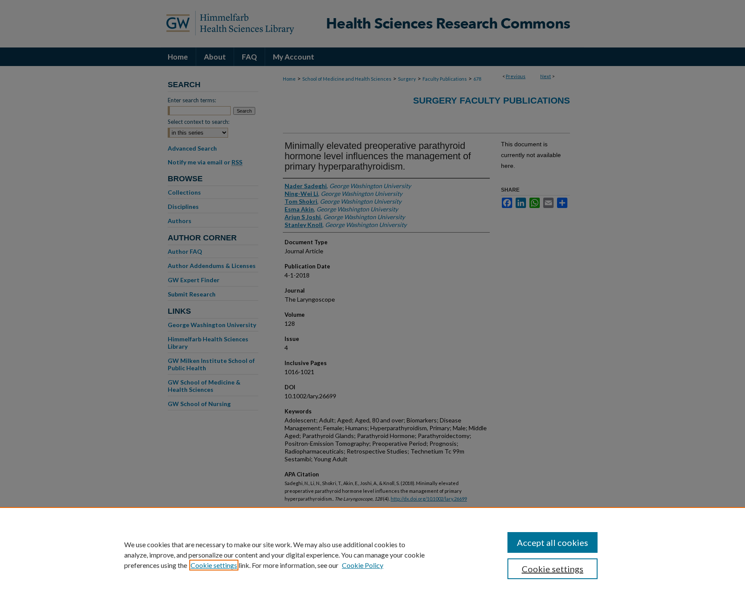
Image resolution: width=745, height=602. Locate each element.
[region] (372, 554)
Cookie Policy (362, 565)
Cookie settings (214, 565)
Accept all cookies (552, 542)
